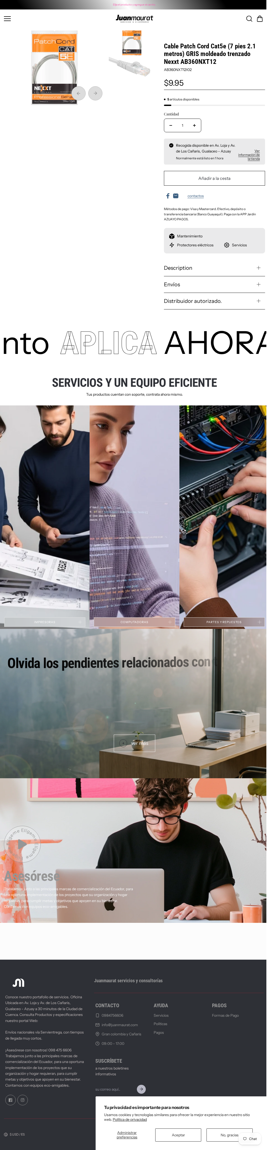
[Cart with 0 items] (257, 18)
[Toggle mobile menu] (51, 19)
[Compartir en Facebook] (166, 196)
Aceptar (178, 1135)
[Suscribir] (139, 1089)
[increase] (192, 125)
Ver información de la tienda (246, 155)
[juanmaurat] (133, 18)
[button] (257, 18)
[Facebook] (10, 1100)
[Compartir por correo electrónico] (174, 196)
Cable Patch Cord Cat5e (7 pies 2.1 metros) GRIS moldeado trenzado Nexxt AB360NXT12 (208, 53)
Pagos (157, 1032)
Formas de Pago (223, 1015)
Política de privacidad (130, 1119)
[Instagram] (22, 1100)
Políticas (159, 1023)
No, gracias (230, 1135)
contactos (194, 196)
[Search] (246, 18)
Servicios (159, 1015)
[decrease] (169, 125)
